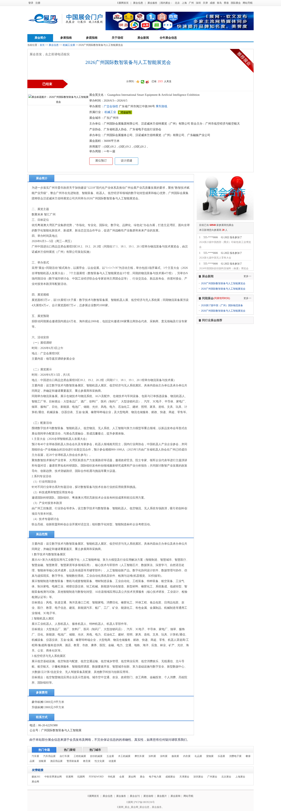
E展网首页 (123, 2)
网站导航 (248, 2)
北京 (177, 2)
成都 (212, 2)
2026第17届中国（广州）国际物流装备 (222, 305)
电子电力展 (155, 776)
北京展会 (226, 776)
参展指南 (66, 37)
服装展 (175, 756)
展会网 (132, 776)
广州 (191, 2)
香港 (226, 2)
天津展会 (184, 776)
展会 (142, 776)
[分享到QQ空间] (138, 81)
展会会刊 (135, 796)
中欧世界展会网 (53, 776)
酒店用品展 (56, 761)
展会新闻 (143, 37)
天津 (205, 2)
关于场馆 (117, 37)
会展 (121, 776)
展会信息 (138, 2)
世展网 (69, 776)
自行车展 (65, 756)
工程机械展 (80, 756)
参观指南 (92, 37)
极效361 (36, 776)
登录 (30, 2)
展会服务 (152, 2)
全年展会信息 (168, 37)
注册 (37, 2)
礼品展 (198, 756)
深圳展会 (198, 776)
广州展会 (212, 776)
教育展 (87, 761)
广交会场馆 (111, 106)
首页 (42, 45)
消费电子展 (235, 756)
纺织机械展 (96, 756)
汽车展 (35, 756)
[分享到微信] (142, 81)
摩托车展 (139, 756)
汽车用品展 (49, 756)
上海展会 (240, 776)
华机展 (111, 776)
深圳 (198, 2)
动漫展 (112, 761)
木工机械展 (124, 756)
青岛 (219, 2)
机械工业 (110, 112)
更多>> (247, 276)
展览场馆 (148, 796)
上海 (184, 2)
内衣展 (186, 756)
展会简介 (40, 37)
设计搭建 (126, 160)
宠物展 (210, 756)
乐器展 (221, 756)
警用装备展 (73, 761)
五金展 (110, 756)
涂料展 (152, 756)
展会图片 (162, 796)
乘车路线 (161, 106)
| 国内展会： (166, 2)
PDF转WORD (96, 776)
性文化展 (100, 761)
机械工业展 (69, 45)
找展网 (81, 776)
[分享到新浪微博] (147, 81)
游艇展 (42, 761)
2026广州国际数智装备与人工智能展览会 (223, 283)
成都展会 (170, 776)
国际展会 (236, 2)
